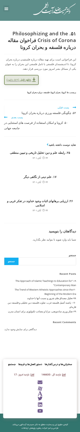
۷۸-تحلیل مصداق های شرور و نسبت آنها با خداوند (51, 298)
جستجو (72, 255)
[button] (6, 8)
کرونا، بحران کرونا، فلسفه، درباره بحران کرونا (46, 92)
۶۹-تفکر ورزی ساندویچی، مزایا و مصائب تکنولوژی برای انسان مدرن (42, 311)
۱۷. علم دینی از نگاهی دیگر (40, 177)
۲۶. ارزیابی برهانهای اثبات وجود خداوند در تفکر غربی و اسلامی (40, 203)
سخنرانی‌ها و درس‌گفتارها (58, 364)
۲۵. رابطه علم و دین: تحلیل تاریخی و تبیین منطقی (40, 153)
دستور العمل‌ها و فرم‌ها (30, 364)
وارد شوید (61, 239)
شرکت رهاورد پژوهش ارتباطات (34, 428)
